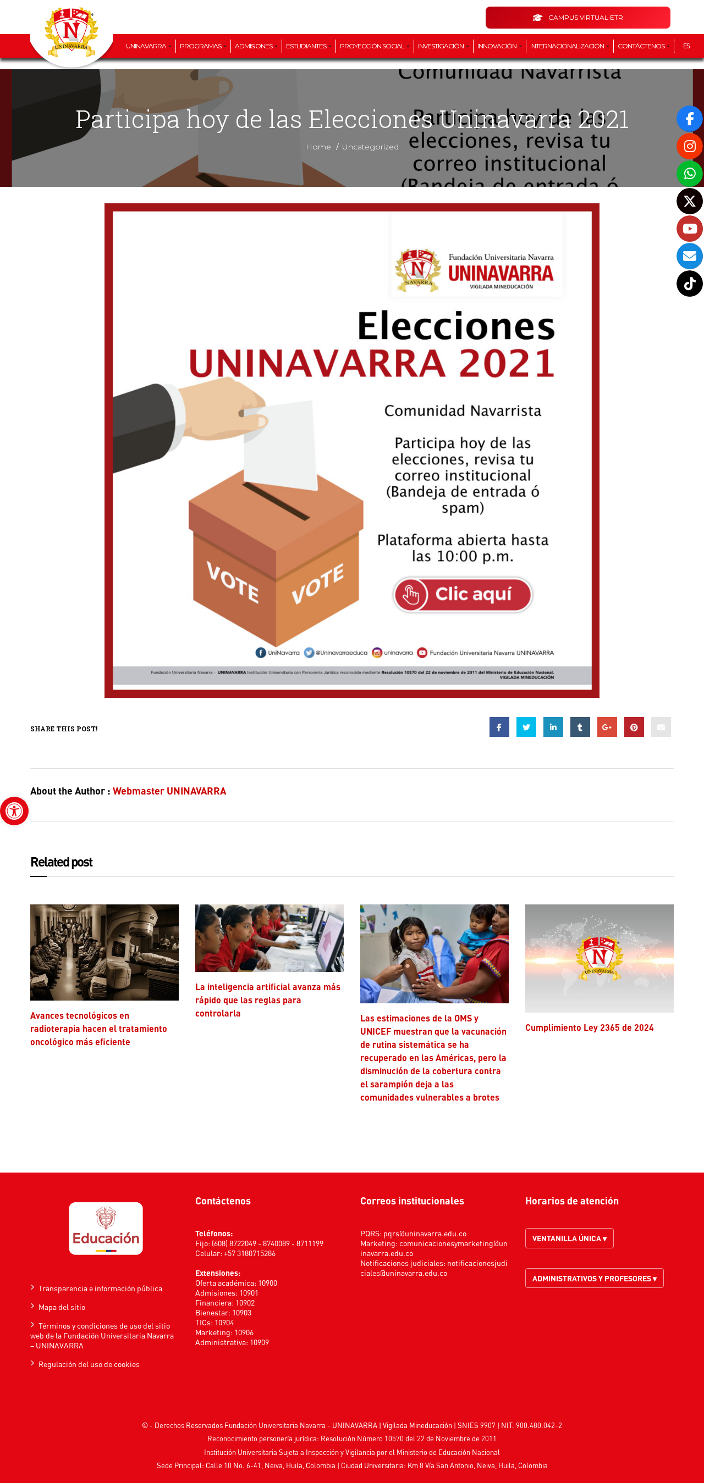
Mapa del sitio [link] (61, 1307)
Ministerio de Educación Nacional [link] (448, 1452)
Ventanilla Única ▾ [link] (569, 1238)
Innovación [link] (497, 46)
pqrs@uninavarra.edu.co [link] (424, 1233)
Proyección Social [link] (372, 46)
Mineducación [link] (430, 1425)
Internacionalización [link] (567, 46)
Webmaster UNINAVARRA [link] (169, 790)
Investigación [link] (441, 46)
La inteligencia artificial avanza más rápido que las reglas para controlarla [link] (267, 1000)
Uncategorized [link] (370, 147)
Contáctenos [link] (642, 46)
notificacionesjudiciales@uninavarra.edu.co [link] (434, 1268)
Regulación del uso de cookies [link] (89, 1364)
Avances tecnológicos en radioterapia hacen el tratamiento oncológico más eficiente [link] (98, 1028)
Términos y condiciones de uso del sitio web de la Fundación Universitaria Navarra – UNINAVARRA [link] (102, 1335)
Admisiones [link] (254, 46)
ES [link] (686, 46)
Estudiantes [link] (306, 46)
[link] (14, 811)
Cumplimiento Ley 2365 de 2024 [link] (589, 1027)
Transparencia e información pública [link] (100, 1288)
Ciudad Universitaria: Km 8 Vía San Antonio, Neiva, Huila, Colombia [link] (444, 1465)
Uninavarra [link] (146, 46)
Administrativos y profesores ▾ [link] (594, 1278)
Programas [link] (201, 46)
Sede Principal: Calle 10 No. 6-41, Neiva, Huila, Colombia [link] (246, 1465)
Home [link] (318, 147)
